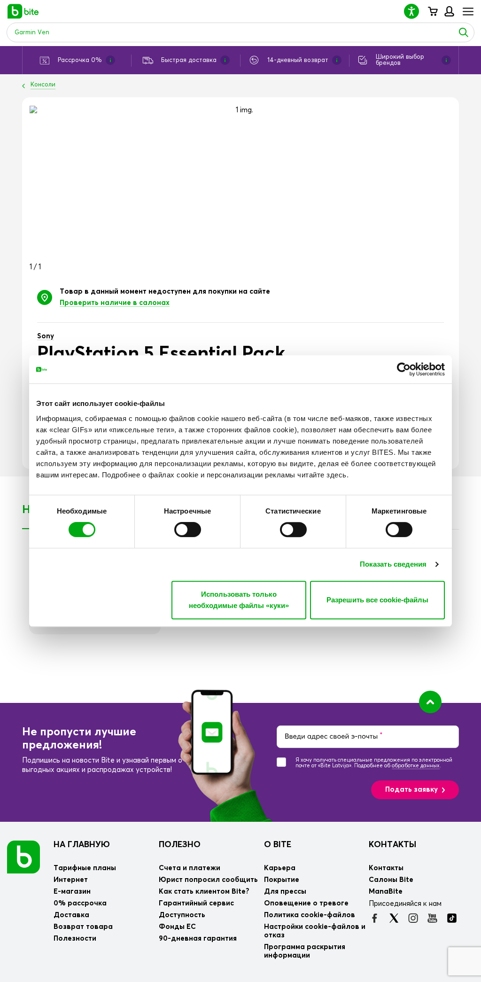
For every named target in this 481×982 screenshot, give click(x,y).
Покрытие (281, 879)
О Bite (277, 845)
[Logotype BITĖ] (23, 11)
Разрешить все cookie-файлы (377, 600)
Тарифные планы (85, 868)
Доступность (182, 915)
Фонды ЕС (177, 926)
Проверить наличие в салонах (115, 302)
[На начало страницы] (430, 702)
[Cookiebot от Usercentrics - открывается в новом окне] (404, 369)
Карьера (279, 868)
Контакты (392, 845)
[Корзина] (432, 11)
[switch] (187, 529)
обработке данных (416, 765)
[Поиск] (463, 32)
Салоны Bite (391, 879)
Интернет (71, 879)
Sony (45, 336)
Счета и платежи (189, 868)
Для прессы (285, 891)
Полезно (180, 845)
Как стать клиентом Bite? (204, 891)
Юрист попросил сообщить (208, 879)
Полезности (75, 938)
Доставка (71, 915)
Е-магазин (72, 891)
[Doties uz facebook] (374, 918)
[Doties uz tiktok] (452, 918)
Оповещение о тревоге (306, 903)
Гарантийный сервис (196, 903)
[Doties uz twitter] (394, 918)
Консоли (43, 85)
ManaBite (449, 11)
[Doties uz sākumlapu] (23, 856)
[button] (415, 11)
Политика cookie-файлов (309, 915)
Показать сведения (393, 564)
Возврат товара (83, 926)
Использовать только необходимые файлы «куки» (239, 599)
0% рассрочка (80, 903)
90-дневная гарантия (198, 938)
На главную (82, 845)
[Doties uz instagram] (413, 918)
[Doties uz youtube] (432, 918)
